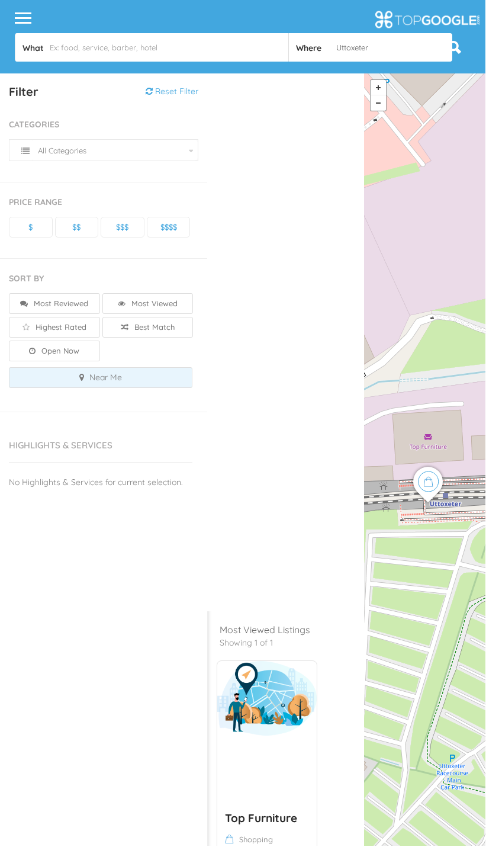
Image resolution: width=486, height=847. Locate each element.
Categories (34, 124)
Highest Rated (59, 327)
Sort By (26, 278)
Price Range (35, 202)
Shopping (256, 839)
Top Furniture (261, 818)
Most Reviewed (59, 303)
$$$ (122, 227)
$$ (76, 227)
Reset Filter (175, 91)
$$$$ (168, 227)
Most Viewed (153, 303)
